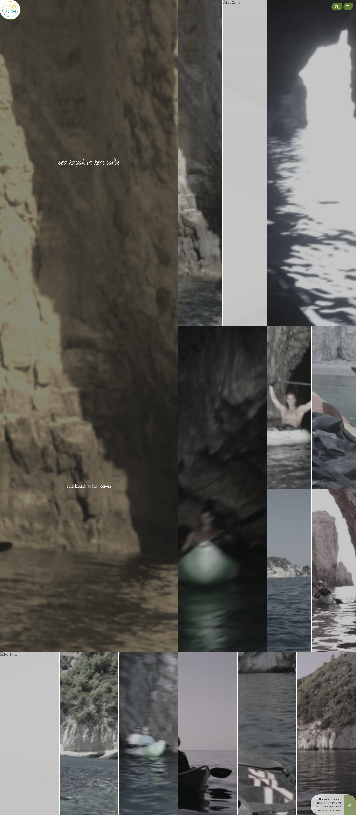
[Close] (350, 805)
